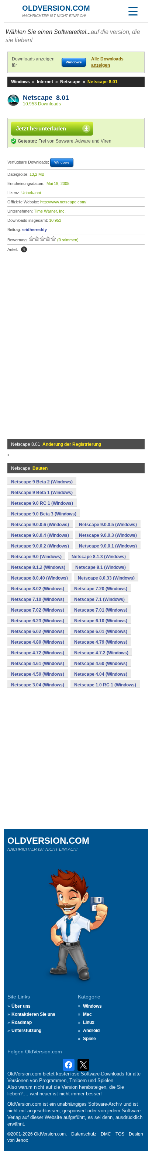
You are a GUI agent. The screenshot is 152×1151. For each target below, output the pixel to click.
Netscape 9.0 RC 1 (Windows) (42, 503)
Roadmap (21, 1022)
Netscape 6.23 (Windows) (37, 620)
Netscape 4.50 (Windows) (37, 674)
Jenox (22, 1140)
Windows (20, 81)
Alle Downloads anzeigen (107, 62)
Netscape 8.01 (46, 97)
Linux (88, 1022)
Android (91, 1030)
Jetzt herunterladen (41, 128)
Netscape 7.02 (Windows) (37, 610)
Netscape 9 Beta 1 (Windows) (42, 492)
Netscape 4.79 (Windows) (100, 642)
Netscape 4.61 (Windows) (37, 663)
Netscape (70, 81)
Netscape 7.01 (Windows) (100, 610)
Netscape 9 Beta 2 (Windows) (42, 481)
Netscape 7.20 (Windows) (100, 588)
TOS (119, 1134)
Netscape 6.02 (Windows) (37, 631)
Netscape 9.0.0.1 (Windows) (108, 546)
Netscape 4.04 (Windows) (100, 674)
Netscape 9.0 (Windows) (36, 556)
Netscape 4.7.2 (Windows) (101, 652)
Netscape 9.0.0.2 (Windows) (40, 546)
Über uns (21, 1006)
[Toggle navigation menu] (133, 11)
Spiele (89, 1038)
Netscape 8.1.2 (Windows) (38, 567)
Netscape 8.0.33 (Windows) (106, 578)
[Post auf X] (24, 249)
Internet (45, 81)
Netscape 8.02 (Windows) (37, 588)
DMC (106, 1134)
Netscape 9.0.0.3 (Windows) (108, 535)
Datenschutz (83, 1134)
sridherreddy (34, 229)
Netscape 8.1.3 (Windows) (99, 556)
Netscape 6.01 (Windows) (100, 631)
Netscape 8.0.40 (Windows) (39, 578)
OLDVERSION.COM (56, 8)
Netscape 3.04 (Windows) (37, 685)
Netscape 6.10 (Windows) (100, 620)
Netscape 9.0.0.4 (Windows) (40, 535)
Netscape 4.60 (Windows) (100, 663)
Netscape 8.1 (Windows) (100, 567)
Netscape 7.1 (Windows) (99, 599)
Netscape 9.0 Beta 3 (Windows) (43, 514)
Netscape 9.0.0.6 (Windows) (40, 524)
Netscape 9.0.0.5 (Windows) (108, 524)
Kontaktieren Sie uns (33, 1014)
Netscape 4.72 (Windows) (37, 652)
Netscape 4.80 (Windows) (37, 642)
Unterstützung (26, 1030)
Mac (87, 1014)
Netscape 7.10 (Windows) (37, 599)
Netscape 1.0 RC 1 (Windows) (105, 685)
